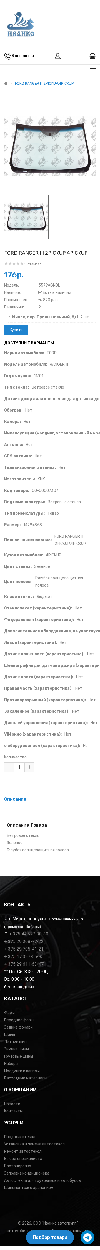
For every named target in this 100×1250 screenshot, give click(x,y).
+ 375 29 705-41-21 (24, 949)
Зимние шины (16, 1049)
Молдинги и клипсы (22, 1071)
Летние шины (16, 1041)
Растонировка (17, 1166)
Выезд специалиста (23, 1158)
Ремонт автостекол (23, 1151)
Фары (9, 1012)
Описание (15, 799)
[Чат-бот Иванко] (87, 1237)
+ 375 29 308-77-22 (24, 941)
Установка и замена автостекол (34, 1144)
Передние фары (19, 1020)
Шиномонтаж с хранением (28, 1187)
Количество (15, 757)
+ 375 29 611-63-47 (24, 964)
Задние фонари (18, 1027)
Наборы (11, 1063)
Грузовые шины (18, 1056)
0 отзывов (33, 264)
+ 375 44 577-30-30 (28, 934)
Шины (9, 1034)
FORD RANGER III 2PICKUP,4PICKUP (44, 84)
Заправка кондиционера (26, 1173)
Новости (12, 1104)
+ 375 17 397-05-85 (24, 956)
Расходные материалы (25, 1078)
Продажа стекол (19, 1137)
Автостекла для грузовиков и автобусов (42, 1180)
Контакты (13, 1111)
